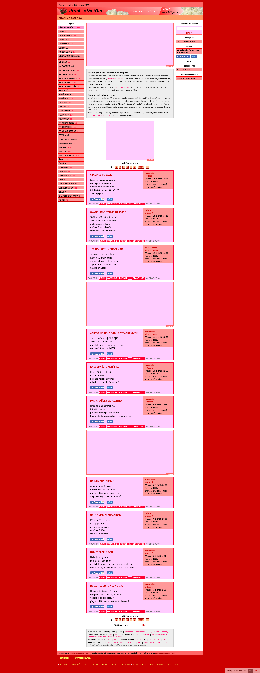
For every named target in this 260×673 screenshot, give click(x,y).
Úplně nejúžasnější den (105, 515)
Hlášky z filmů (75, 664)
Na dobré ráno (68, 66)
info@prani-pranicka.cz (165, 653)
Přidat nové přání (186, 42)
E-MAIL (102, 204)
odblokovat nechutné (97, 637)
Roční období (67, 143)
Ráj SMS (136, 664)
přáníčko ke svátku (121, 87)
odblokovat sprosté (159, 635)
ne (116, 635)
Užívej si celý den (101, 552)
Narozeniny (67, 82)
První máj (65, 135)
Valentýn (65, 168)
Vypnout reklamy (186, 79)
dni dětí (121, 79)
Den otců (65, 48)
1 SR (158, 642)
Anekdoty (63, 664)
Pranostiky (95, 664)
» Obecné (149, 213)
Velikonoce (67, 176)
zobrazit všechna (139, 645)
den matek (112, 79)
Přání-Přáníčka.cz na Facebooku (188, 51)
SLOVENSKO (138, 204)
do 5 (122, 642)
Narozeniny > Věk (69, 86)
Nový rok (66, 99)
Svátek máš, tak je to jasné (108, 212)
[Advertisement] (131, 44)
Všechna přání (69, 28)
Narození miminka (70, 78)
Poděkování (66, 111)
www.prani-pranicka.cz (79, 653)
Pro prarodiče (68, 123)
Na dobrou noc (69, 70)
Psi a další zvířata (69, 139)
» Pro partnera (151, 334)
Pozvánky (65, 119)
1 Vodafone (107, 642)
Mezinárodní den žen (69, 57)
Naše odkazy (183, 70)
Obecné (65, 103)
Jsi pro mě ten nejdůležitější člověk (114, 333)
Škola (64, 159)
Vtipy (176, 664)
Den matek (66, 44)
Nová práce (66, 95)
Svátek (65, 151)
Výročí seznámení (69, 184)
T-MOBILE (123, 204)
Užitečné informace (157, 664)
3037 (141, 167)
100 (164, 640)
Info (256, 671)
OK (250, 671)
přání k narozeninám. (102, 115)
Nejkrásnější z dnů (102, 481)
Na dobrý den (68, 74)
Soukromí (64, 658)
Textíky (144, 664)
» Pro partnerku (151, 250)
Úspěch (64, 164)
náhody (165, 632)
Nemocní (65, 91)
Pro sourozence (69, 131)
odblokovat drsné (115, 637)
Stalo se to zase (101, 175)
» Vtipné (148, 176)
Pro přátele (67, 127)
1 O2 (146, 642)
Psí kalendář (125, 664)
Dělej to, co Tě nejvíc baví (107, 586)
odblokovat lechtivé (141, 635)
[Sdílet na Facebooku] (110, 199)
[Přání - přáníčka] (130, 14)
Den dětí (64, 40)
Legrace (86, 664)
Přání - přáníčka (70, 18)
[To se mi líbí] (98, 199)
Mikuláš (65, 62)
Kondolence (67, 52)
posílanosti (140, 632)
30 (154, 640)
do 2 (116, 642)
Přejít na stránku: (122, 625)
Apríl (63, 32)
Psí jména (114, 664)
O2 (130, 204)
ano (110, 635)
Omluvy (64, 107)
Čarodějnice (67, 36)
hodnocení (129, 632)
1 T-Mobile (131, 642)
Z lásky (64, 192)
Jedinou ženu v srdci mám (106, 249)
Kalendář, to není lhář (105, 367)
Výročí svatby (68, 188)
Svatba (65, 147)
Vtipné (63, 180)
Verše (169, 664)
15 (150, 640)
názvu (156, 632)
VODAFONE (112, 204)
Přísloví (105, 664)
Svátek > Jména (69, 155)
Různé (63, 200)
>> (148, 167)
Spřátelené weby (83, 658)
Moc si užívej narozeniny (106, 400)
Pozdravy (66, 115)
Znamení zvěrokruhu (71, 196)
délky (149, 632)
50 (159, 640)
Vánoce (65, 172)
